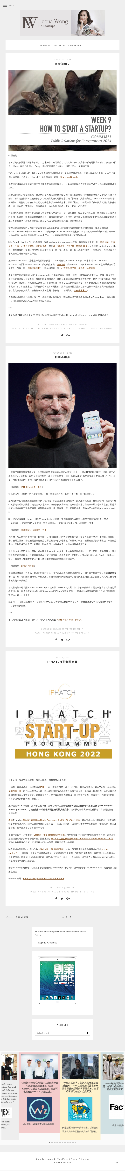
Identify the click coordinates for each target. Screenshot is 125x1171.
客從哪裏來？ (80, 290)
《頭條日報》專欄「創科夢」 (69, 619)
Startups (89, 892)
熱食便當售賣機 (57, 835)
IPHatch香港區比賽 (62, 661)
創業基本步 (62, 356)
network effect (28, 328)
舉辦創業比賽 (14, 791)
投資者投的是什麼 (86, 268)
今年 (10, 820)
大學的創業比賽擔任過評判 (50, 849)
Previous (22, 917)
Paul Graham (46, 328)
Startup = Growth (69, 177)
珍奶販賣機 (41, 246)
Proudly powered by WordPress (52, 1159)
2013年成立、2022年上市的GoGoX (70, 246)
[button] (49, 1143)
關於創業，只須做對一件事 (34, 529)
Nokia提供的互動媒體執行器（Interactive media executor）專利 (82, 838)
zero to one (82, 633)
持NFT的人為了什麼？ (31, 486)
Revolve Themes (62, 1162)
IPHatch (44, 787)
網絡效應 (61, 264)
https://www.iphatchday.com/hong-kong (43, 878)
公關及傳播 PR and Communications (68, 324)
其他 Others (68, 888)
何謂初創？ (62, 63)
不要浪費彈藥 (27, 246)
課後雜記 (108, 328)
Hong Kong (43, 892)
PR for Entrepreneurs (67, 328)
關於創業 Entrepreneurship (68, 629)
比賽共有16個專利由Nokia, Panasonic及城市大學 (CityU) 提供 (50, 820)
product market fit (92, 328)
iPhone (46, 633)
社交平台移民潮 (68, 268)
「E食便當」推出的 (41, 835)
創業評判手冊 (34, 268)
